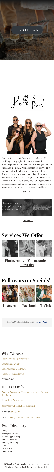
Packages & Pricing (10, 433)
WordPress (9, 467)
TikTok (45, 305)
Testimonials (7, 448)
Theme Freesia (44, 464)
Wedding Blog (7, 451)
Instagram (11, 305)
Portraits (27, 264)
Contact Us (28, 220)
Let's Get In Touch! (27, 30)
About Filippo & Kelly (11, 436)
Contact (5, 445)
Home (4, 430)
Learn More (27, 191)
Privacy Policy (42, 321)
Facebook (29, 305)
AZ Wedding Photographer (15, 464)
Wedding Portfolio (9, 439)
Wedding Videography (11, 442)
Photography (14, 260)
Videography (37, 260)
